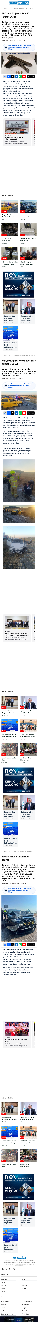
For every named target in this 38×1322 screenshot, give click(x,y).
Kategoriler (5, 1274)
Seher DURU (4, 40)
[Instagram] (10, 1269)
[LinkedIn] (16, 76)
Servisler (4, 1297)
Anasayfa (4, 8)
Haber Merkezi (5, 883)
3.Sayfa (10, 8)
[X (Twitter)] (12, 76)
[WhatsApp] (20, 76)
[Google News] (5, 76)
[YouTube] (24, 76)
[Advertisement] (19, 171)
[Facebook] (9, 76)
